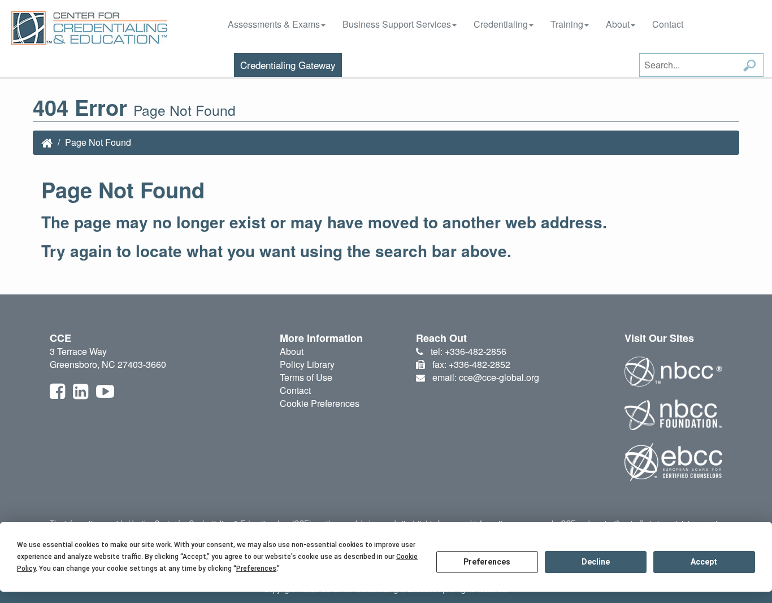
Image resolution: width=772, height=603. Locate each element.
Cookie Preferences (319, 403)
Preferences (486, 561)
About (618, 24)
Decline (596, 561)
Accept (704, 561)
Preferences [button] (256, 568)
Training (566, 24)
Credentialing (501, 24)
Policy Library (307, 364)
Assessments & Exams (274, 24)
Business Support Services (396, 24)
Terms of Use (306, 377)
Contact (667, 24)
